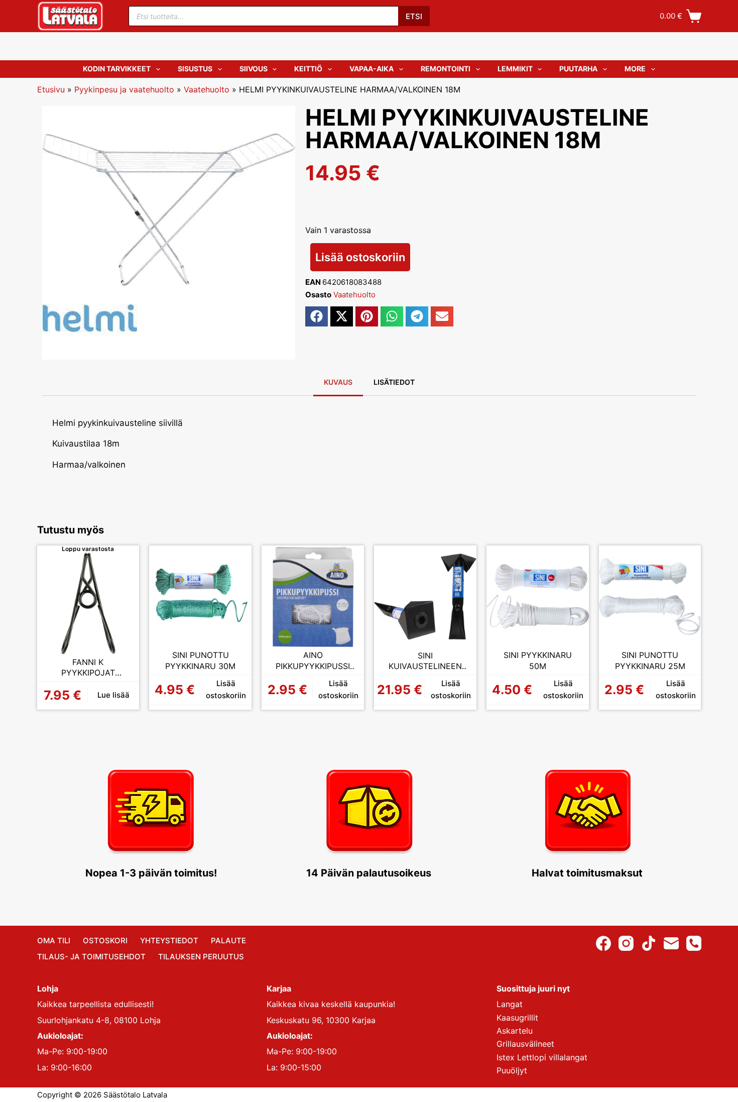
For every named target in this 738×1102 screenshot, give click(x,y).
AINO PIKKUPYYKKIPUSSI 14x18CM (313, 661)
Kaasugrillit (517, 1018)
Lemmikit (515, 68)
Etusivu (51, 89)
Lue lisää (113, 695)
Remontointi (445, 68)
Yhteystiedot (169, 940)
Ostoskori (105, 940)
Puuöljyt (512, 1070)
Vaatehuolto (206, 89)
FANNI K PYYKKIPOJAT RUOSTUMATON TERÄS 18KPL (88, 668)
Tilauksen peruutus (201, 956)
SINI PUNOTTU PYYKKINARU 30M (200, 660)
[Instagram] (626, 943)
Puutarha (578, 68)
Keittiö (308, 68)
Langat (510, 1004)
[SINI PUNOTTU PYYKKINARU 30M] (200, 596)
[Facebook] (603, 943)
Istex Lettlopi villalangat (542, 1057)
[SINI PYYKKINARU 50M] (537, 596)
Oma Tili (53, 940)
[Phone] (693, 943)
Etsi (414, 16)
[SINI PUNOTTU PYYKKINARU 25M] (650, 596)
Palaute (228, 940)
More (635, 68)
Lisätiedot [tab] (394, 382)
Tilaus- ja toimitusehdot (91, 956)
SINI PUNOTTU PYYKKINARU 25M (650, 660)
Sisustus (195, 68)
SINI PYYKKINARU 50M (538, 660)
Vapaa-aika (371, 68)
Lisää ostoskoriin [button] (226, 690)
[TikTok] (648, 943)
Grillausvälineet (525, 1044)
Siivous (253, 68)
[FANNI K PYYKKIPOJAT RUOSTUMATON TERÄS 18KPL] (88, 603)
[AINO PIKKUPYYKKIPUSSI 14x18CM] (313, 596)
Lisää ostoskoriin (360, 257)
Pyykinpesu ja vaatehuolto (124, 89)
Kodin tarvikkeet (117, 68)
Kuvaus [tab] (338, 382)
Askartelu (515, 1031)
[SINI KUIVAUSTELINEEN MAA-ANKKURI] (425, 596)
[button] (316, 316)
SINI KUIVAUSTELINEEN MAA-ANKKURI (425, 661)
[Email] (671, 943)
